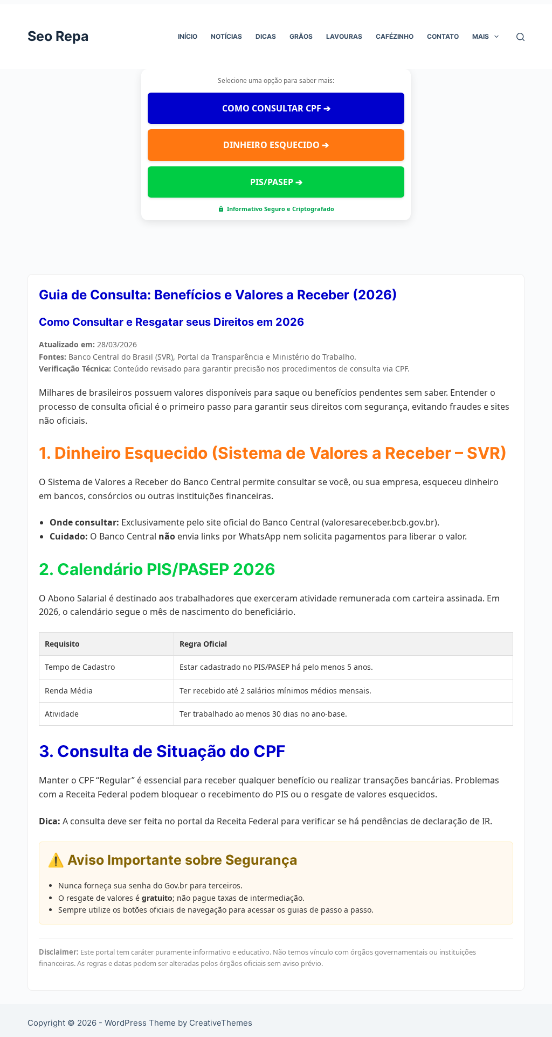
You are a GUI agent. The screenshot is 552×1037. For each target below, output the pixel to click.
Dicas (266, 36)
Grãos (301, 36)
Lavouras (344, 36)
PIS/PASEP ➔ (276, 182)
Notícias (226, 36)
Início (187, 36)
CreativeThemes (220, 1023)
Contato (443, 36)
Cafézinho (394, 36)
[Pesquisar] (520, 37)
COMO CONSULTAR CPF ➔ (276, 108)
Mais (480, 36)
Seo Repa (58, 36)
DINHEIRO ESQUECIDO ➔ (276, 145)
